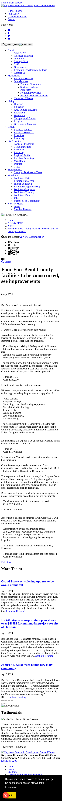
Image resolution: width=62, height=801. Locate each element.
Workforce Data (22, 178)
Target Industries (22, 146)
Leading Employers (24, 181)
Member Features (22, 209)
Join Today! (14, 13)
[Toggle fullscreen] (9, 700)
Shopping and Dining (25, 118)
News (17, 206)
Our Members (15, 10)
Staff (16, 64)
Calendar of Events (17, 16)
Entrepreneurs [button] (15, 169)
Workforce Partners (23, 195)
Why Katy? (20, 53)
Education (19, 107)
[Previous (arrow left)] (2, 703)
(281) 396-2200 (9, 760)
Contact (11, 19)
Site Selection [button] (14, 141)
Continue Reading (15, 611)
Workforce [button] (13, 175)
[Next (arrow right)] (5, 703)
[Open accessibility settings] (6, 795)
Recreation (19, 112)
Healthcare (19, 115)
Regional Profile (22, 155)
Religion (18, 121)
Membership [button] (14, 75)
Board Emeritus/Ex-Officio (34, 95)
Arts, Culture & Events (25, 109)
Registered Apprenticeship (27, 186)
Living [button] (11, 101)
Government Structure (25, 124)
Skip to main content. (12, 2)
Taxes (17, 166)
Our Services (20, 58)
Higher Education (23, 183)
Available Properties (24, 144)
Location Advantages (24, 158)
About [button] (11, 50)
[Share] (5, 700)
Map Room (19, 161)
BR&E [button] (11, 126)
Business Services (23, 129)
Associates (25, 89)
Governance (20, 67)
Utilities (18, 163)
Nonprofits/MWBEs (30, 92)
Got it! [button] (10, 795)
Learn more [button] (11, 787)
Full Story (6, 562)
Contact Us (19, 72)
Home (11, 766)
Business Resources (24, 132)
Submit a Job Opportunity (27, 200)
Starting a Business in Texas (28, 172)
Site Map (12, 772)
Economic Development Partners (30, 70)
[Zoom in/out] (12, 700)
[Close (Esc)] (2, 700)
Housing (18, 104)
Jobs (16, 198)
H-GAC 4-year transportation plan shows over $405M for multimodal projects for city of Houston (30, 623)
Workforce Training (24, 192)
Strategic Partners (29, 87)
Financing (19, 138)
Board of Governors (30, 84)
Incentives (19, 135)
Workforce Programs (24, 189)
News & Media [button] (15, 203)
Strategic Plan (21, 61)
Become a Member (23, 78)
